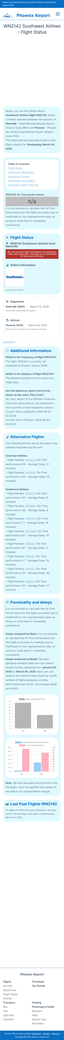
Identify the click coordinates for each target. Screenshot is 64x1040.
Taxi (5, 1011)
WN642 (29, 568)
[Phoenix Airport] (7, 16)
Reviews (37, 1011)
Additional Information (21, 172)
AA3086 (30, 472)
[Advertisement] (32, 71)
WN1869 (30, 505)
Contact (46, 1033)
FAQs (35, 1015)
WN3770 (30, 518)
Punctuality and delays (21, 180)
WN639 (29, 556)
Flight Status (15, 168)
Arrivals (7, 985)
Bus (5, 1006)
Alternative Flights (18, 176)
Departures (9, 990)
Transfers (8, 1019)
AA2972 (30, 459)
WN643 (29, 581)
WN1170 (30, 493)
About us (55, 1033)
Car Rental (38, 985)
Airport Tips (39, 1019)
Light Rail (8, 1015)
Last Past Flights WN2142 (23, 184)
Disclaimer (36, 1033)
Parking (36, 1002)
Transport (9, 1002)
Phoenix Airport (33, 15)
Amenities (37, 1023)
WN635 (29, 543)
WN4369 (30, 531)
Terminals (38, 981)
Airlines (7, 998)
